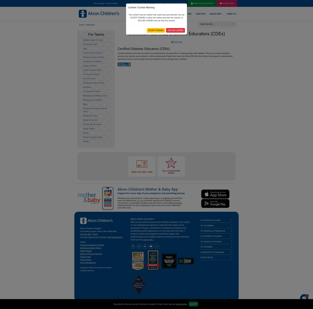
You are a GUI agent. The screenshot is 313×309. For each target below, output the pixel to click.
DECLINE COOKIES (175, 30)
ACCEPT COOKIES (155, 30)
